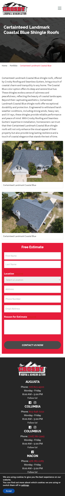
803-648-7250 (36, 412)
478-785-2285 (36, 461)
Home (4, 65)
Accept (9, 491)
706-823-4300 (36, 387)
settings (25, 485)
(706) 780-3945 (36, 436)
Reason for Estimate (20, 317)
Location (13, 273)
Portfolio (13, 65)
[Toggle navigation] (59, 8)
